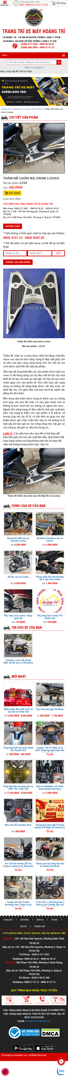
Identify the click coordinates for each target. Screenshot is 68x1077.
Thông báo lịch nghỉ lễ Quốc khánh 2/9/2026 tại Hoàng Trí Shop (50, 827)
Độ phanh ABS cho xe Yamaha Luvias (18, 539)
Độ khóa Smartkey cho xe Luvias (50, 539)
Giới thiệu (24, 919)
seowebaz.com (20, 1055)
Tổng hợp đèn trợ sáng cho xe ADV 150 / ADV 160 (18, 787)
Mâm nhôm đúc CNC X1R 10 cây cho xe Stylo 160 (18, 710)
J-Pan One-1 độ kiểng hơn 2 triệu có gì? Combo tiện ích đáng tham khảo (49, 905)
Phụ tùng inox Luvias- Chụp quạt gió (18, 617)
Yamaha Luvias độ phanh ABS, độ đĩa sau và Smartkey (18, 661)
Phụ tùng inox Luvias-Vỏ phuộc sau (49, 617)
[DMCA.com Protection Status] (50, 1032)
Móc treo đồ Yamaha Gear (18, 824)
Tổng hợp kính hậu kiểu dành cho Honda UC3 (18, 749)
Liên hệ (23, 926)
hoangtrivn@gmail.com (37, 1021)
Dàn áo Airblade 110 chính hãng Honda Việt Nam (49, 787)
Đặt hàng (14, 193)
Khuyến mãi (39, 926)
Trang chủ (6, 109)
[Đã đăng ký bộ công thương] (24, 1032)
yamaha (17, 109)
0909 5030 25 (34, 237)
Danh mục (5, 5)
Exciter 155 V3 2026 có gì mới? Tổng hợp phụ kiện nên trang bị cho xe (49, 750)
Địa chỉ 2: (10, 962)
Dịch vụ (40, 919)
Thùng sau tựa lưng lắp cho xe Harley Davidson (50, 864)
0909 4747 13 (13, 237)
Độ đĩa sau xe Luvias (18, 576)
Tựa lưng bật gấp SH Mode (50, 709)
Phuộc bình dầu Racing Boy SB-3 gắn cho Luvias (50, 578)
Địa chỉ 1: (9, 938)
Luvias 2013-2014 (33, 109)
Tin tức (54, 919)
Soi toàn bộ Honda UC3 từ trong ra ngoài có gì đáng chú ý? (18, 866)
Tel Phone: (25, 954)
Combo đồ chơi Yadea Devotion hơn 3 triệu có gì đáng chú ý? (18, 905)
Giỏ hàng (61, 3)
